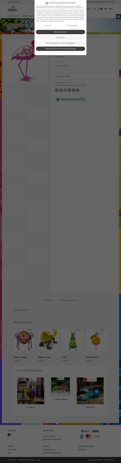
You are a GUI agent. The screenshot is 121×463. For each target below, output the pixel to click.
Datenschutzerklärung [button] (61, 52)
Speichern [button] (60, 37)
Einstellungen (44, 21)
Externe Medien (72, 25)
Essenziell (48, 25)
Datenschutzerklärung (55, 19)
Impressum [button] (70, 52)
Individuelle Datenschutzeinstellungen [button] (60, 49)
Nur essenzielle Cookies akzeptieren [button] (60, 43)
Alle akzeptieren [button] (60, 32)
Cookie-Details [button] (51, 52)
